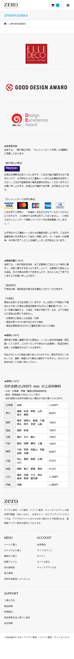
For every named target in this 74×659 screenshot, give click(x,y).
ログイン (41, 556)
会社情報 (8, 623)
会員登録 (41, 544)
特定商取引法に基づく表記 (17, 617)
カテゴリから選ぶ (12, 550)
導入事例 (8, 573)
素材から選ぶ (10, 556)
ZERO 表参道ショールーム (17, 579)
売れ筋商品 (9, 567)
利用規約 (8, 611)
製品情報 (8, 606)
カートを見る (43, 562)
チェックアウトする (46, 567)
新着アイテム (10, 562)
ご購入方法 (9, 600)
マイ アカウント (45, 550)
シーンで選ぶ (10, 544)
